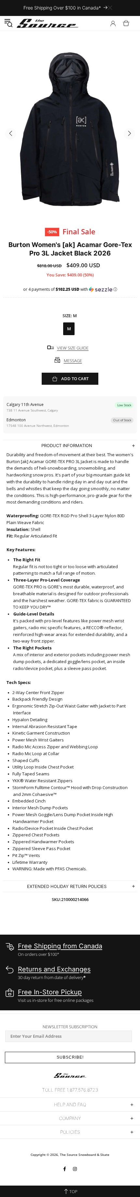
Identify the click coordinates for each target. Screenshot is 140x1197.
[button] (8, 23)
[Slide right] (129, 133)
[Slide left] (10, 133)
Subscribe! (70, 1057)
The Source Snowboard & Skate (84, 1154)
